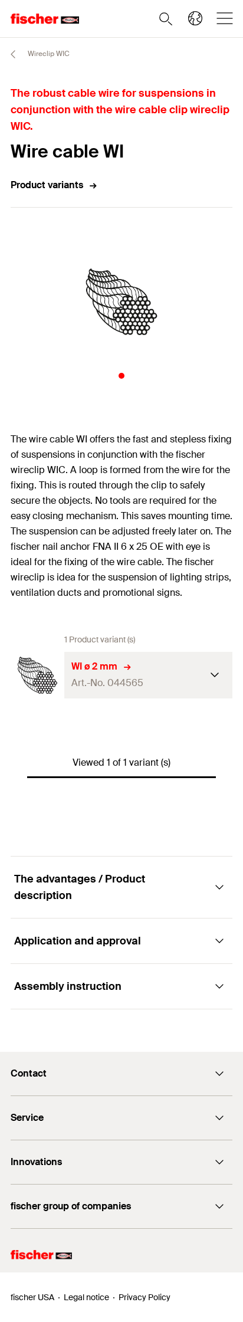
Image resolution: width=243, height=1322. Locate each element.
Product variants (47, 185)
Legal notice (86, 1297)
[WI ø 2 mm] (37, 675)
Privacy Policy (144, 1297)
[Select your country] (195, 18)
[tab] (121, 376)
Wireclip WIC (48, 53)
